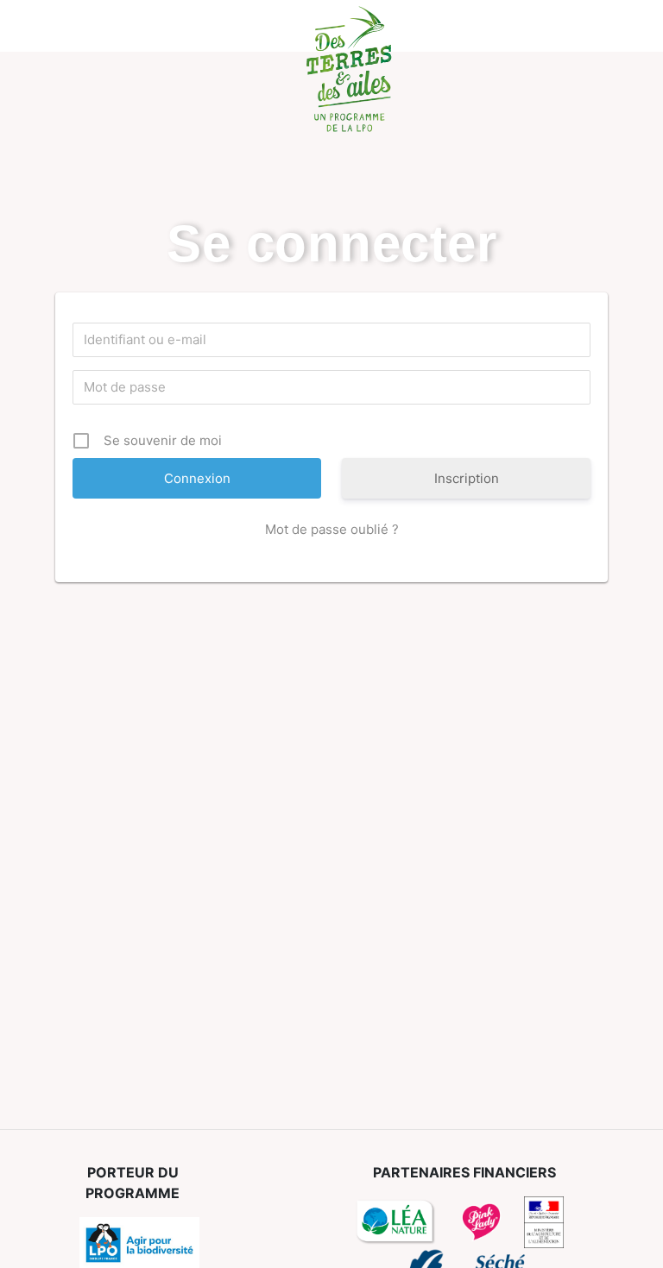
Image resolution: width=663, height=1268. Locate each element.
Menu (44, 26)
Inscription (466, 478)
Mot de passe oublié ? (332, 529)
